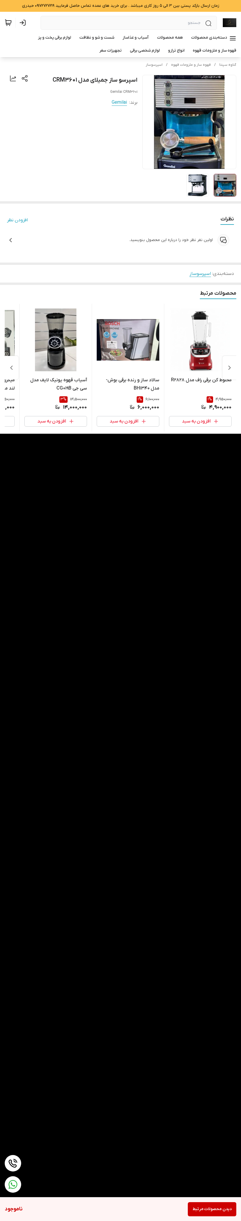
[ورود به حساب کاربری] (24, 22)
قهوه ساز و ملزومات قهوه (191, 64)
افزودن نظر (17, 220)
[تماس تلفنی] (13, 1163)
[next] (11, 368)
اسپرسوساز (154, 64)
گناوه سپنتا (227, 64)
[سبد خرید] (8, 22)
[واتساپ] (13, 1184)
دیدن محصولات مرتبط (212, 1209)
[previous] (229, 368)
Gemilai (119, 102)
